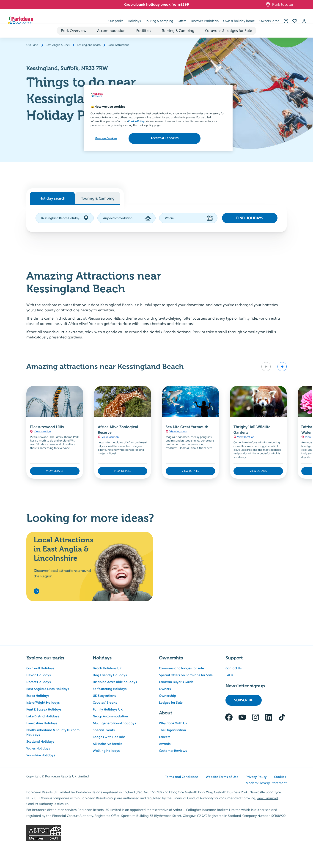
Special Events (104, 730)
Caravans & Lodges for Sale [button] (228, 30)
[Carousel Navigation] (274, 366)
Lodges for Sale (171, 703)
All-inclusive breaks (107, 744)
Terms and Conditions (181, 777)
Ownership (167, 696)
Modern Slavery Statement (266, 783)
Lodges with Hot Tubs (109, 737)
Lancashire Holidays (42, 723)
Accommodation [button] (111, 30)
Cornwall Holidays (40, 668)
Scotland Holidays (40, 742)
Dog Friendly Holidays (110, 675)
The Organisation (172, 730)
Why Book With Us (173, 723)
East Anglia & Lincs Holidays (47, 689)
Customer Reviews (173, 751)
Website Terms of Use (222, 777)
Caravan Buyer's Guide (176, 682)
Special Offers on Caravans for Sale (186, 675)
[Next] (282, 366)
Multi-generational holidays (114, 723)
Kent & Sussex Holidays (44, 710)
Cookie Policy (136, 121)
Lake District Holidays (42, 716)
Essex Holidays (37, 696)
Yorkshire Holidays (40, 755)
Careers (164, 737)
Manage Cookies (106, 138)
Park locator (283, 4)
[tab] (97, 198)
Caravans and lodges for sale (181, 668)
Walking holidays (106, 751)
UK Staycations (104, 696)
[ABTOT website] (156, 833)
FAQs (229, 675)
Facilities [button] (143, 30)
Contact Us (233, 668)
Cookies (280, 777)
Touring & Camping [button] (178, 30)
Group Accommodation (110, 716)
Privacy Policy (256, 777)
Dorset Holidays (38, 682)
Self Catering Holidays (110, 689)
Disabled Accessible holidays (115, 682)
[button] (294, 21)
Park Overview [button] (73, 30)
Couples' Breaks (105, 703)
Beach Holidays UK (107, 668)
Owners (165, 689)
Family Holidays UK (108, 710)
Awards (165, 744)
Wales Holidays (38, 748)
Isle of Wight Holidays (43, 703)
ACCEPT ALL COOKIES (165, 138)
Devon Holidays (38, 675)
